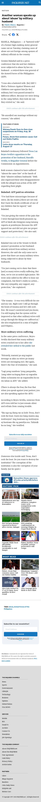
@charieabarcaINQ (9, 27)
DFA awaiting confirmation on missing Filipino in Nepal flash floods (28, 526)
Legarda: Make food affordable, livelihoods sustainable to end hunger (10, 546)
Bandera (5, 782)
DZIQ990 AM (6, 788)
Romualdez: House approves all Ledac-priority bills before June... (26, 480)
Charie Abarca (10, 25)
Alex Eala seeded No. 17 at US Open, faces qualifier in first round (10, 591)
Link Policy (6, 758)
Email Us (5, 725)
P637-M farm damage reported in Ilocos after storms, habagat (10, 525)
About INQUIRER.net (9, 749)
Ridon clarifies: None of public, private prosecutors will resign (29, 545)
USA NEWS (6, 707)
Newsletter (6, 734)
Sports (4, 685)
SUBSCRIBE (20, 634)
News (4, 682)
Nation (5, 11)
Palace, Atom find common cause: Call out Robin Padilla (20, 137)
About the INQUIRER (9, 752)
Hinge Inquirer (7, 779)
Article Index (6, 764)
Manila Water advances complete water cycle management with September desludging (28, 505)
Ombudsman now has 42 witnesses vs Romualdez (10, 502)
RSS (3, 721)
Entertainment (7, 688)
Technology (6, 694)
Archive (5, 728)
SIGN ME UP (20, 443)
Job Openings (7, 737)
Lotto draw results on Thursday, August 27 (17, 145)
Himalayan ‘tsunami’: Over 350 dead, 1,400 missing (29, 573)
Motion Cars (6, 791)
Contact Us (6, 731)
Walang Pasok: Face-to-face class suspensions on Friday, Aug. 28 (17, 130)
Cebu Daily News (8, 785)
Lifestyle (5, 691)
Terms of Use (15, 449)
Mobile (4, 718)
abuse (11, 607)
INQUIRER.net (6, 30)
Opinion (5, 701)
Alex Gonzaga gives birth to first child (29, 589)
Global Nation (7, 704)
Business (5, 698)
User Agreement (8, 755)
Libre (4, 776)
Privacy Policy (24, 450)
